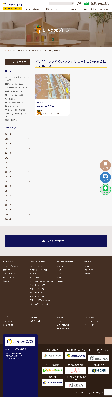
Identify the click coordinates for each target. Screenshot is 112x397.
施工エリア (6, 270)
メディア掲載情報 (63, 325)
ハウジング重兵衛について (12, 266)
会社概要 (87, 266)
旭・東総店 (10, 98)
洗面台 (59, 277)
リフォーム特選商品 (65, 261)
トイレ (59, 270)
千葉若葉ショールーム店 (16, 87)
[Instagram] (79, 3)
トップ (7, 51)
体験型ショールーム (38, 261)
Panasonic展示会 (45, 106)
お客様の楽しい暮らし (64, 329)
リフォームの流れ (9, 274)
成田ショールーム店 (14, 95)
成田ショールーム (36, 266)
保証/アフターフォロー (10, 277)
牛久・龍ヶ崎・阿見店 (15, 109)
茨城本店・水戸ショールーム (17, 115)
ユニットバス (61, 274)
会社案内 (87, 261)
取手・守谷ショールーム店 (17, 91)
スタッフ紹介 (89, 270)
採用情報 (87, 274)
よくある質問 (89, 317)
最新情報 (60, 317)
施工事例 (83, 9)
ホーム (28, 9)
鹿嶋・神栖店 (11, 120)
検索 (72, 3)
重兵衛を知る (8, 261)
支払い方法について (10, 281)
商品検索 (60, 281)
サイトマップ (89, 325)
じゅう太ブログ (17, 51)
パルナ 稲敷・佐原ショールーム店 (17, 78)
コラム (59, 321)
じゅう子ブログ (8, 325)
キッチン (60, 266)
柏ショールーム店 (13, 106)
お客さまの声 (103, 9)
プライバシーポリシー (92, 321)
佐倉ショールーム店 (14, 83)
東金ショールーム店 (14, 102)
